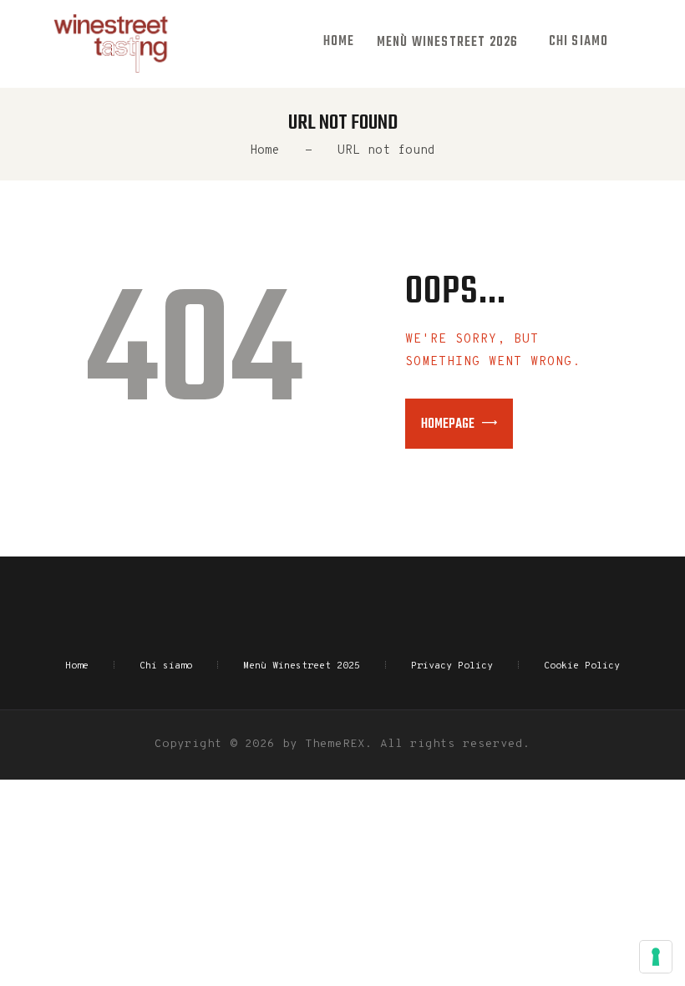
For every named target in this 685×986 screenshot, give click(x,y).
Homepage (447, 424)
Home (265, 151)
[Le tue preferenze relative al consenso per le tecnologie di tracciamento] (656, 957)
